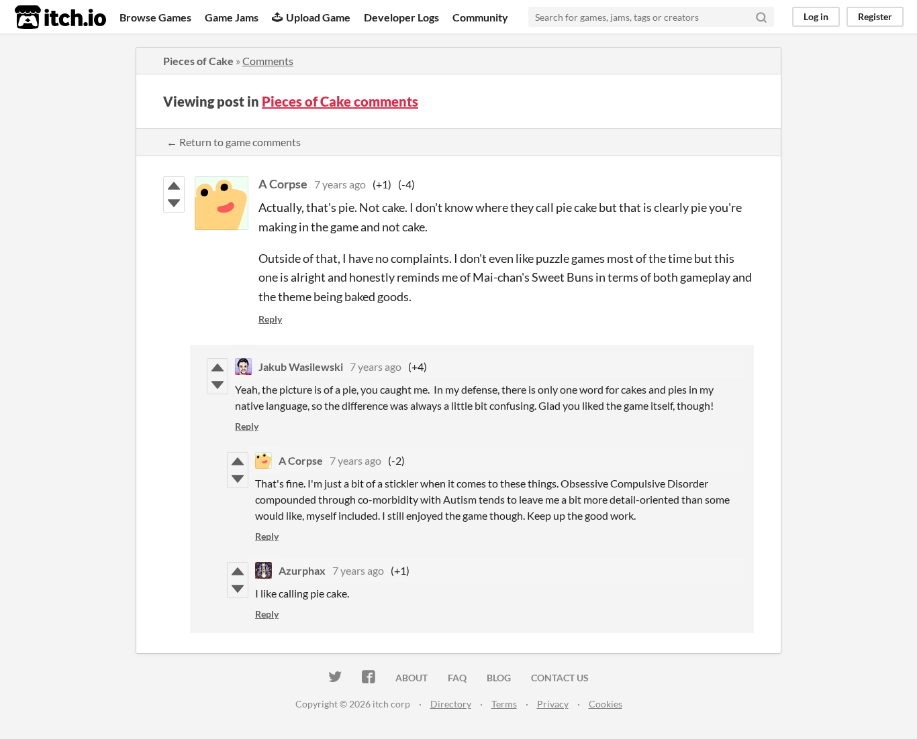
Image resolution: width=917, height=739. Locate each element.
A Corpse (282, 183)
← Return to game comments (233, 141)
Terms (504, 703)
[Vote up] (174, 185)
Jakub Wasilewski (300, 366)
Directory (450, 703)
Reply (270, 319)
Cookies (605, 703)
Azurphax (302, 570)
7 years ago (340, 184)
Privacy (553, 703)
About (411, 677)
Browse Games (155, 17)
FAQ (457, 677)
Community (480, 17)
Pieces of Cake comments (340, 101)
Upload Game (318, 17)
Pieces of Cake (198, 60)
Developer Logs (401, 17)
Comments (267, 60)
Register (875, 16)
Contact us (560, 677)
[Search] (761, 17)
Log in (816, 16)
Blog (499, 677)
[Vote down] (174, 203)
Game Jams (231, 17)
